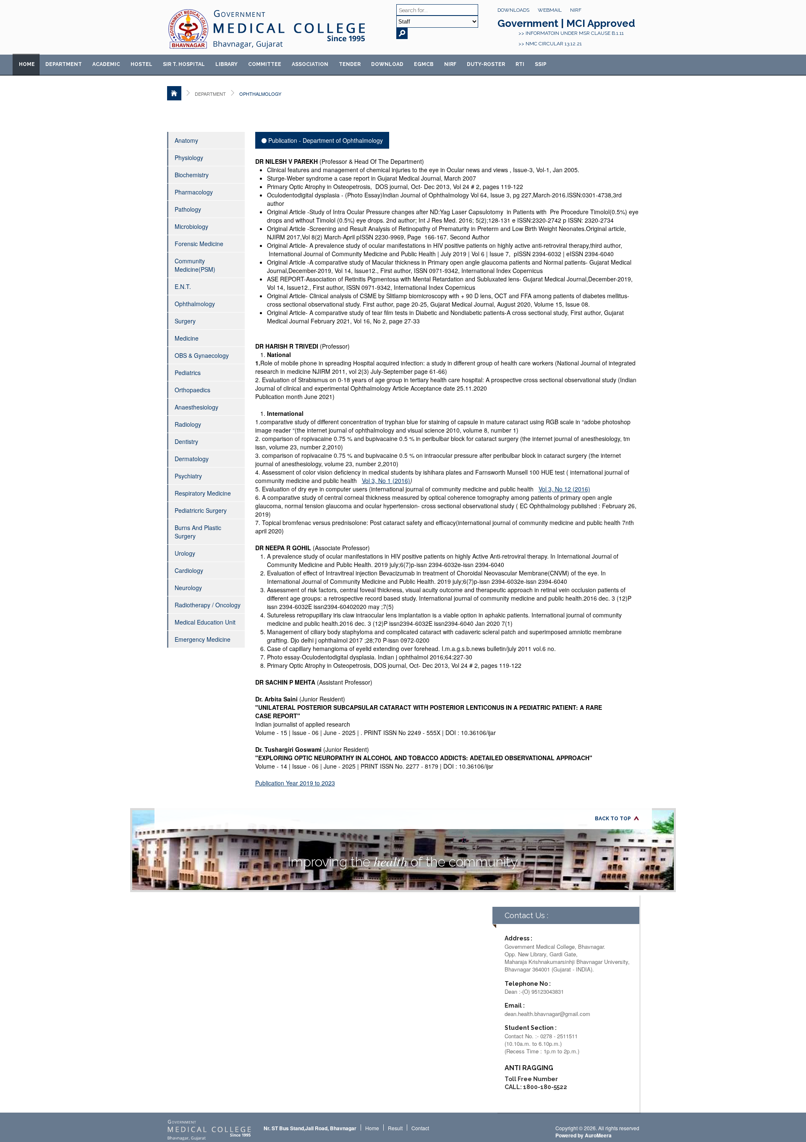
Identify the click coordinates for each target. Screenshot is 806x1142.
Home (27, 64)
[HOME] (174, 93)
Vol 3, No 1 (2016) (386, 480)
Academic (106, 64)
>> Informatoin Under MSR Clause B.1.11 (571, 33)
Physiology (189, 157)
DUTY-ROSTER (486, 64)
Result (395, 1127)
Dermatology (192, 458)
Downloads (513, 10)
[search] (402, 33)
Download (387, 64)
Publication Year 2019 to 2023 (295, 783)
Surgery (185, 321)
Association (310, 64)
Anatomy (186, 140)
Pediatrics (188, 372)
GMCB (424, 64)
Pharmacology (194, 192)
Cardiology (189, 570)
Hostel (141, 64)
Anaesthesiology (196, 407)
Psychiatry (188, 476)
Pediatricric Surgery (201, 510)
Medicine (187, 338)
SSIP (541, 64)
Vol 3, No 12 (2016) (564, 489)
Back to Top (613, 819)
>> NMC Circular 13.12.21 (550, 44)
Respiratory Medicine (203, 493)
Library (226, 64)
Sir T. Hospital (184, 64)
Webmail (550, 10)
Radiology (188, 424)
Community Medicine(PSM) (195, 265)
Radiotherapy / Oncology (208, 605)
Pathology (188, 209)
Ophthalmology (195, 303)
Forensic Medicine (199, 243)
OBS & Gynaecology (202, 355)
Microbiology (191, 226)
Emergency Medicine (202, 639)
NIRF (575, 10)
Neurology (188, 587)
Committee (264, 64)
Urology (185, 553)
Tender (350, 64)
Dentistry (186, 441)
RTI (520, 64)
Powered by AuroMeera (583, 1135)
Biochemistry (192, 175)
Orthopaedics (192, 390)
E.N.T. (183, 286)
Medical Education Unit (205, 622)
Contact (420, 1127)
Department (63, 64)
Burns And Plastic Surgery (198, 531)
